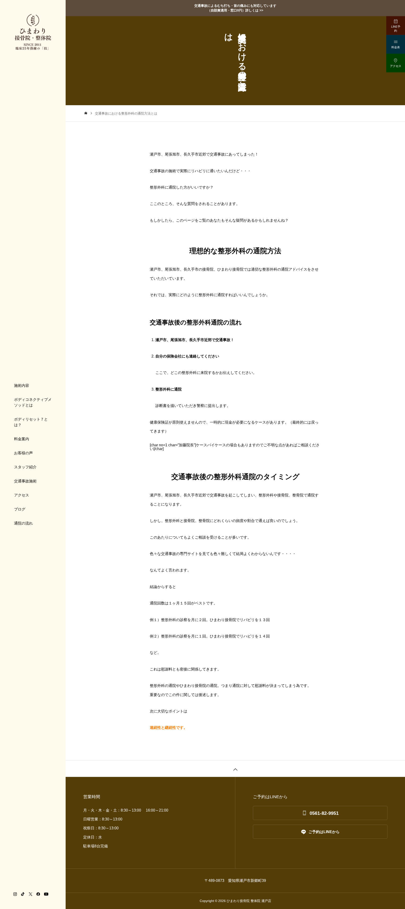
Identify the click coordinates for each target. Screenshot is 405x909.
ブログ (19, 509)
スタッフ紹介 (25, 467)
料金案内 (21, 439)
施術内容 (21, 385)
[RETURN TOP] (235, 768)
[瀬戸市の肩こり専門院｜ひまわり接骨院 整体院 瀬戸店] (33, 32)
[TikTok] (23, 894)
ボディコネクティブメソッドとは (33, 402)
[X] (30, 894)
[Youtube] (46, 894)
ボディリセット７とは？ (31, 422)
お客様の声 (23, 453)
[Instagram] (15, 894)
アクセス (21, 495)
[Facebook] (38, 894)
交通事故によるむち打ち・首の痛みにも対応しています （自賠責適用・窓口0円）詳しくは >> (235, 8)
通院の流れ (23, 523)
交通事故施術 (25, 481)
